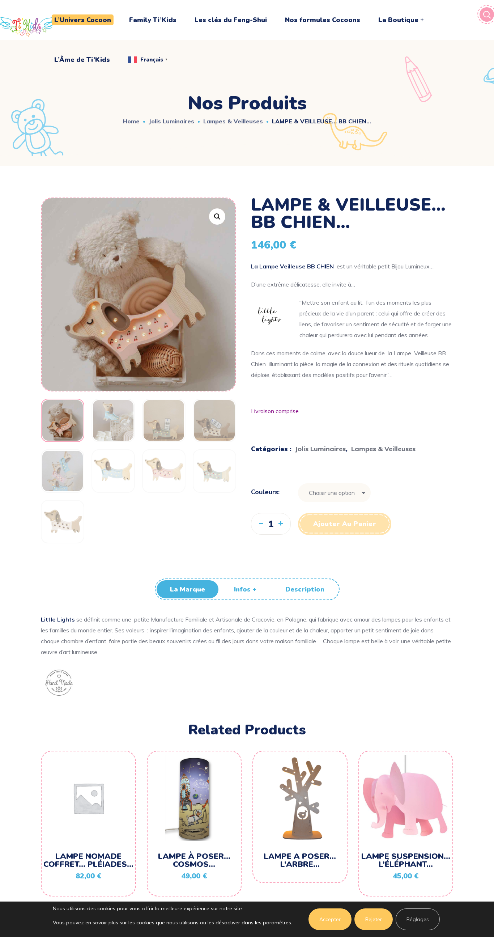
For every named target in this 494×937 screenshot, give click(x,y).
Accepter (330, 919)
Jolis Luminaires (171, 121)
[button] (217, 216)
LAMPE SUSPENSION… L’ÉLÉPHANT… (405, 860)
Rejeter (373, 919)
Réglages (417, 919)
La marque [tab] (187, 589)
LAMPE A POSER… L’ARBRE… (300, 860)
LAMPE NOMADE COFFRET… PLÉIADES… (88, 860)
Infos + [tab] (245, 589)
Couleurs (264, 492)
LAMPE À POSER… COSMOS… (194, 860)
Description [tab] (304, 589)
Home (131, 121)
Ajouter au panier (344, 524)
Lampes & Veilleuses (233, 121)
